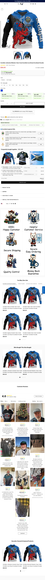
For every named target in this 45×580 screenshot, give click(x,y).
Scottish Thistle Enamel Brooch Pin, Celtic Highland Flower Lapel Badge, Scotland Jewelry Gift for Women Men (20, 138)
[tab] (21, 339)
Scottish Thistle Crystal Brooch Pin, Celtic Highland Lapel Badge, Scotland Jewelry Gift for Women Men (20, 143)
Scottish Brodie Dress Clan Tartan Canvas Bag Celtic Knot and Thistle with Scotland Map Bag (37, 497)
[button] (43, 290)
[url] (10, 65)
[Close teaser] (41, 294)
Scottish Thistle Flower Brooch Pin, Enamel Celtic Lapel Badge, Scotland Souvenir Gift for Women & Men (20, 132)
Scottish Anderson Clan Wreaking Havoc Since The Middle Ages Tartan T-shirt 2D (7, 435)
